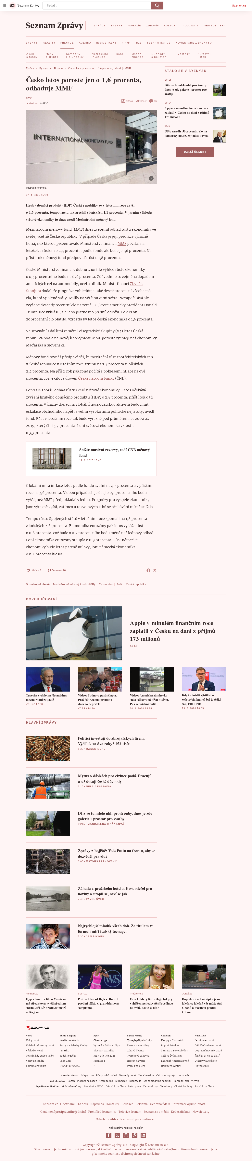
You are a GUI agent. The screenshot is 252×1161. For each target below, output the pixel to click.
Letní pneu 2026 (204, 1040)
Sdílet (143, 101)
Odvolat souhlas (107, 1119)
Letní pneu (134, 1087)
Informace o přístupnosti (189, 1104)
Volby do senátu (35, 1061)
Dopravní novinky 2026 (208, 1051)
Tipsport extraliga (104, 1051)
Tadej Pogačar (68, 1056)
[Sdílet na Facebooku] (148, 570)
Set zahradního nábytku (157, 1081)
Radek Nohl (96, 749)
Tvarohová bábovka (138, 1056)
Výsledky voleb (34, 1051)
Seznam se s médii (156, 1112)
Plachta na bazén (87, 1081)
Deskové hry (150, 1087)
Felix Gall (65, 1061)
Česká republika (136, 584)
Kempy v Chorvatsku (173, 1040)
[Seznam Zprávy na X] (117, 1135)
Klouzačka (135, 1081)
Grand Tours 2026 (70, 1066)
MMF (122, 244)
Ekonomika (106, 584)
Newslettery (201, 1112)
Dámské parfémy (116, 1087)
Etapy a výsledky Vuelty (74, 1046)
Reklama (141, 1104)
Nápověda (97, 1104)
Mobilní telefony (71, 1087)
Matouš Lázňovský (101, 861)
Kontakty (112, 1104)
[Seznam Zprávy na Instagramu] (126, 1135)
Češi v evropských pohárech (172, 1075)
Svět (119, 584)
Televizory (166, 1087)
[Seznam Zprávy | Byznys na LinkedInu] (143, 1135)
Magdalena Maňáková (106, 824)
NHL (96, 1066)
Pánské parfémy (204, 1087)
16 (155, 101)
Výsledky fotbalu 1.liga (107, 1046)
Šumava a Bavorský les (174, 1051)
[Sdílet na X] (155, 570)
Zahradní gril (181, 1081)
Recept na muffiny (138, 1046)
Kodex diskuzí (180, 1112)
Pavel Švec (95, 899)
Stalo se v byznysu (186, 71)
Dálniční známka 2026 (208, 1046)
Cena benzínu (146, 1075)
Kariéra (83, 1104)
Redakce (127, 1104)
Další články (195, 152)
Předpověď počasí (106, 1075)
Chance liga (100, 1040)
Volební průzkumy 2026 (40, 1046)
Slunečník (121, 1081)
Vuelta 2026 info (69, 1040)
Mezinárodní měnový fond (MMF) (74, 584)
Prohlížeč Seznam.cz (102, 1112)
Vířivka (195, 1081)
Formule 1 (99, 1061)
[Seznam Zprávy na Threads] (134, 1135)
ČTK (29, 98)
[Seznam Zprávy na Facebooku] (108, 1135)
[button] (91, 147)
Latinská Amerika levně (175, 1061)
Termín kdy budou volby (40, 1056)
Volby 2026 (32, 1040)
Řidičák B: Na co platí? (207, 1056)
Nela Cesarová (98, 786)
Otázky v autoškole (206, 1061)
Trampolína (106, 1081)
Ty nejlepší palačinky (139, 1040)
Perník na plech (136, 1066)
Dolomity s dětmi (171, 1066)
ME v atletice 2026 (104, 1056)
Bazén (71, 1081)
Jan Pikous (95, 936)
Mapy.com (87, 1075)
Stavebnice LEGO (93, 1087)
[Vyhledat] (157, 5)
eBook (129, 101)
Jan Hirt (64, 1051)
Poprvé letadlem (170, 1046)
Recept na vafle (136, 1061)
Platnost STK (202, 1066)
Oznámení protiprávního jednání (63, 1112)
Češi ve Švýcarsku (171, 1056)
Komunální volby (36, 1066)
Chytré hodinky (183, 1087)
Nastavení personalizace (137, 1119)
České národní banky (96, 379)
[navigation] (5, 5)
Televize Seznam (130, 1112)
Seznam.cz (239, 5)
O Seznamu (68, 1104)
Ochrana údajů (160, 1104)
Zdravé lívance (135, 1051)
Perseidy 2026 (127, 1075)
